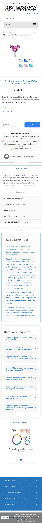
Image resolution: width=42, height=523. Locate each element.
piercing (35, 175)
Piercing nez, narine (16, 33)
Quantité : (6, 125)
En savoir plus (21, 192)
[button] (21, 24)
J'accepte (5, 518)
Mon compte (10, 486)
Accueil (5, 33)
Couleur (5, 107)
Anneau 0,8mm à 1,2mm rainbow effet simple (21, 450)
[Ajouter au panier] (32, 124)
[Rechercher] (34, 19)
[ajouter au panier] (21, 460)
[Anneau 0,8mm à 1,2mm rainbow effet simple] (21, 437)
